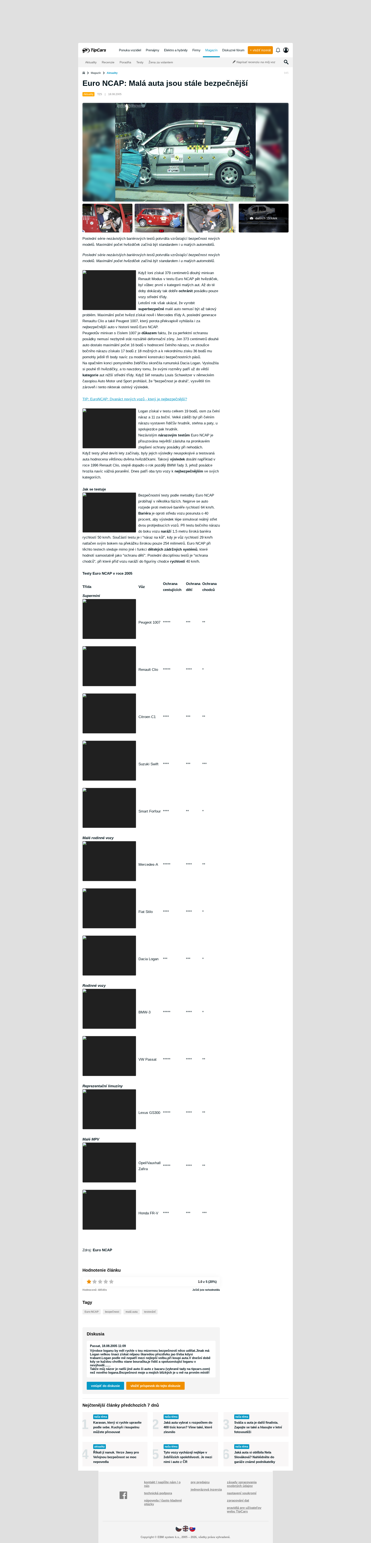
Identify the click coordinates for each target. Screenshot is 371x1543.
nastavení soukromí (241, 1493)
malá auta (132, 1311)
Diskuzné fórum (233, 50)
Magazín (211, 50)
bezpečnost (112, 1311)
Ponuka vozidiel (130, 50)
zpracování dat (238, 1500)
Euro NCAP (92, 1311)
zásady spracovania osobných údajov (242, 1484)
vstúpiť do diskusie (105, 1386)
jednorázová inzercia (206, 1489)
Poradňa (125, 62)
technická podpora (158, 1493)
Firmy (196, 50)
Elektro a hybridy (176, 50)
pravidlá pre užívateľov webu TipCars (244, 1509)
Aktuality (91, 62)
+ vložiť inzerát (260, 50)
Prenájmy (152, 50)
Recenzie (107, 62)
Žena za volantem (160, 62)
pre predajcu (200, 1482)
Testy (139, 62)
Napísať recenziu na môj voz (255, 62)
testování (149, 1311)
